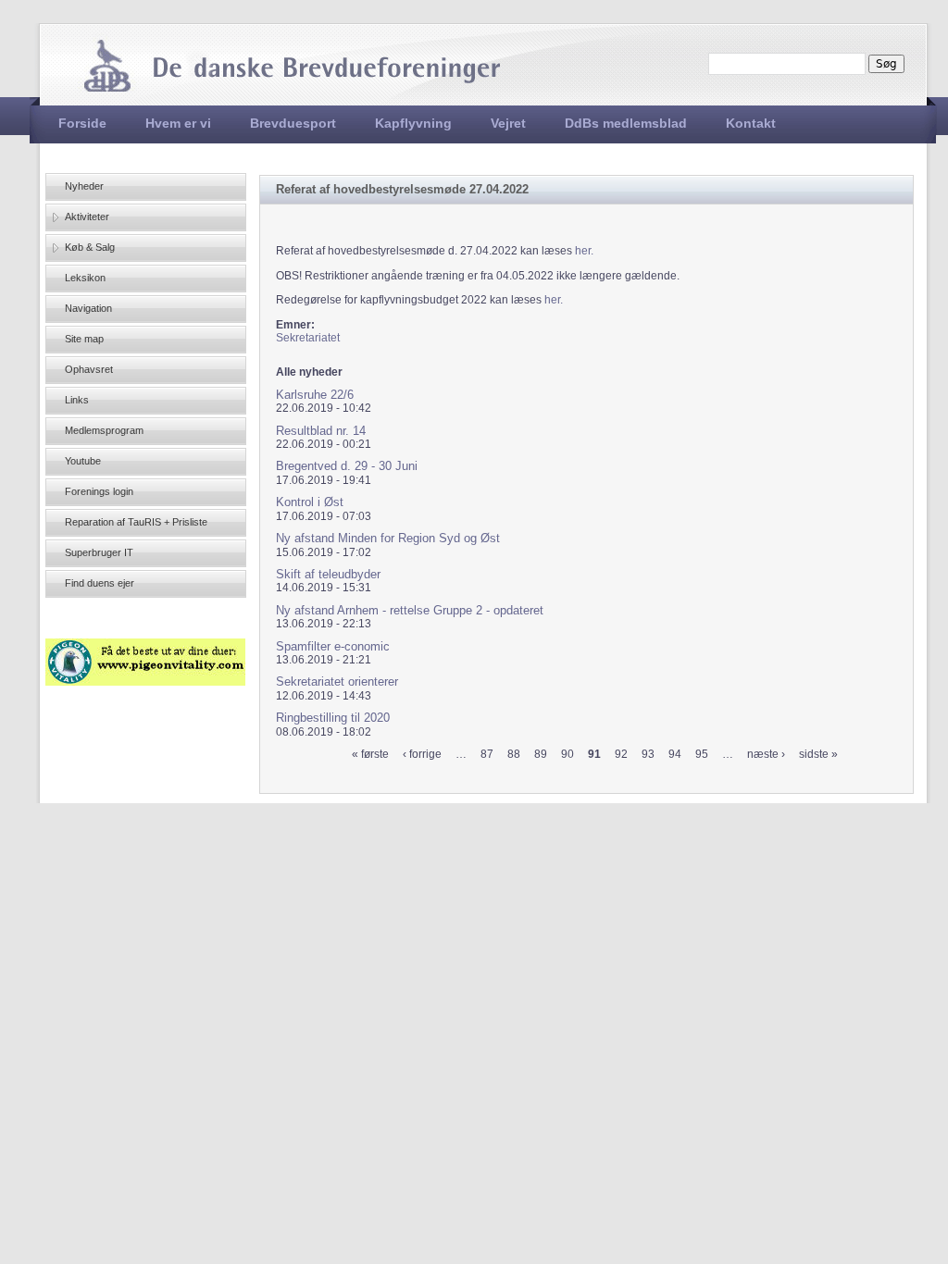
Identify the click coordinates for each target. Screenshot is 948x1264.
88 (513, 754)
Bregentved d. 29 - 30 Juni (347, 466)
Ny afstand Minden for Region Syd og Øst (388, 538)
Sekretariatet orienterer (337, 681)
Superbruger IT (99, 552)
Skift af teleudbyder (328, 574)
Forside (82, 123)
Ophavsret (89, 369)
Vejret (508, 123)
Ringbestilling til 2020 (333, 718)
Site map (84, 338)
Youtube (83, 460)
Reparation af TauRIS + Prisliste (136, 521)
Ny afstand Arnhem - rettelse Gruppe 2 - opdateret (409, 610)
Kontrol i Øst (309, 502)
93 (648, 754)
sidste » (818, 754)
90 (567, 754)
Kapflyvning (413, 123)
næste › (766, 754)
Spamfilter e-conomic (333, 646)
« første (370, 754)
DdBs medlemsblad (626, 123)
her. (584, 250)
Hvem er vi (178, 123)
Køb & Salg (90, 247)
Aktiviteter (87, 216)
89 (540, 754)
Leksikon (85, 277)
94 (674, 754)
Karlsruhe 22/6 (315, 395)
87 (486, 754)
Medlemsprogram (104, 430)
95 (701, 754)
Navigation (88, 308)
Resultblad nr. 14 (321, 431)
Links (77, 399)
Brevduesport (293, 123)
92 (621, 754)
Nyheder (84, 186)
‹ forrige (422, 754)
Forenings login (99, 491)
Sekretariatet (308, 337)
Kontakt (751, 123)
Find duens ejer (99, 583)
